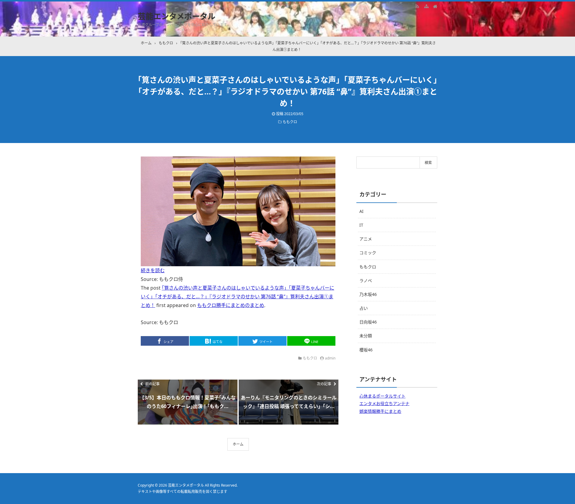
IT (361, 225)
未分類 (365, 335)
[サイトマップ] (426, 6)
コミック (367, 252)
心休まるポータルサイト (382, 396)
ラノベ (365, 280)
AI (361, 211)
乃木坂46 (368, 294)
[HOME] (435, 6)
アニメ (365, 239)
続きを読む (153, 270)
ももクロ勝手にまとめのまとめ (230, 305)
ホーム (238, 444)
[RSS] (417, 6)
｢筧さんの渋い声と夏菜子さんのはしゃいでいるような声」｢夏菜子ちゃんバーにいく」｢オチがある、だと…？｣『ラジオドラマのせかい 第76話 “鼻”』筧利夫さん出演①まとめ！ (237, 297)
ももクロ (290, 121)
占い (363, 308)
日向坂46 (368, 322)
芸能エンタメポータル (176, 16)
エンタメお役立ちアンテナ (384, 403)
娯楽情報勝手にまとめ (380, 411)
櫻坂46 (366, 350)
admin (330, 358)
